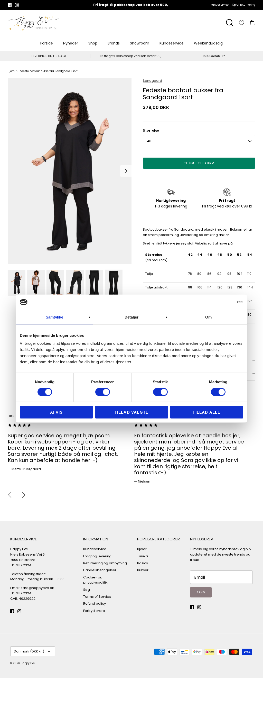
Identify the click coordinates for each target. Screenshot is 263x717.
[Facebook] (10, 5)
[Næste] (126, 171)
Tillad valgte (132, 412)
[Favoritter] (241, 22)
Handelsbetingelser (99, 570)
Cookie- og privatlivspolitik (95, 580)
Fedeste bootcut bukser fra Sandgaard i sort (48, 71)
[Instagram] (17, 5)
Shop (92, 43)
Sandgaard (152, 80)
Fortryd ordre (94, 610)
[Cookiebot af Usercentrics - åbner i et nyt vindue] (220, 302)
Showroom (139, 43)
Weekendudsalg (208, 43)
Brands (114, 43)
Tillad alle (206, 412)
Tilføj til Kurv (199, 163)
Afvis (56, 412)
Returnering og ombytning (105, 563)
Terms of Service (97, 596)
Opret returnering (243, 5)
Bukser (142, 570)
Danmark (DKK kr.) (29, 651)
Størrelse (151, 130)
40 (149, 141)
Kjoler (142, 549)
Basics (142, 563)
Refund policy (94, 603)
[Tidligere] (9, 495)
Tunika (142, 556)
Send (201, 592)
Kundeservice (220, 5)
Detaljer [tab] (132, 317)
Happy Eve (28, 663)
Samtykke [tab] (54, 317)
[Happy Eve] (33, 23)
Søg (86, 589)
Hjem (11, 71)
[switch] (102, 392)
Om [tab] (208, 317)
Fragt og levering (97, 556)
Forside (46, 43)
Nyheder (70, 43)
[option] (70, 171)
